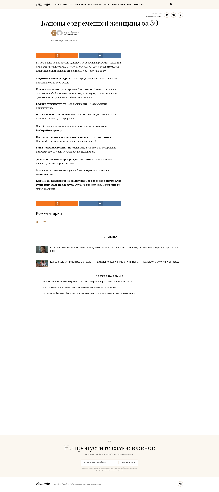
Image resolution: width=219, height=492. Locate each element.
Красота (67, 4)
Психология (95, 4)
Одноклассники (180, 15)
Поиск (171, 4)
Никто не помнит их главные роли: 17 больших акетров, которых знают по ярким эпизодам (87, 281)
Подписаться (128, 463)
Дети (106, 4)
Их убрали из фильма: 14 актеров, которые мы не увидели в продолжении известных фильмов (89, 293)
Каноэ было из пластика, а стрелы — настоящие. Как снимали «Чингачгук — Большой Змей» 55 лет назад (114, 261)
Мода (58, 4)
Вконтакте (173, 15)
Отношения (80, 4)
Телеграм (166, 15)
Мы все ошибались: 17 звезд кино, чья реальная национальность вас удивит (80, 287)
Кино (129, 4)
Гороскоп (139, 4)
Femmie (50, 3)
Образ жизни (118, 4)
